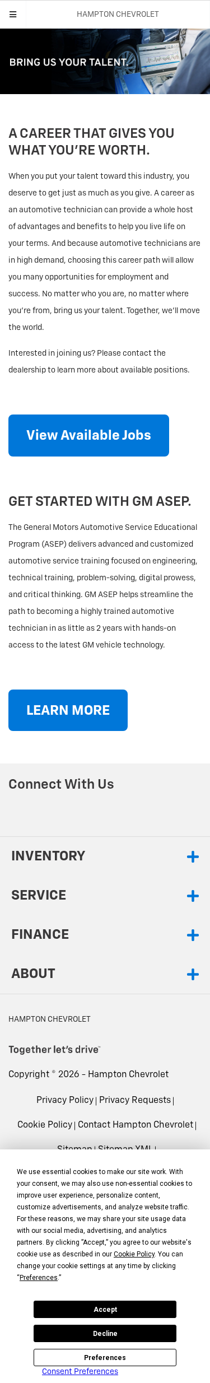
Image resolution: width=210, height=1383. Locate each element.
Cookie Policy (44, 1125)
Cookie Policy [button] (134, 1254)
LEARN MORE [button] (68, 711)
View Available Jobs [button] (88, 436)
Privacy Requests (135, 1100)
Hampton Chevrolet (128, 1074)
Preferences (105, 1358)
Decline (105, 1334)
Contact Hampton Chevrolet (135, 1125)
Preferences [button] (39, 1278)
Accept (105, 1310)
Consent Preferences (80, 1372)
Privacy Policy (65, 1100)
